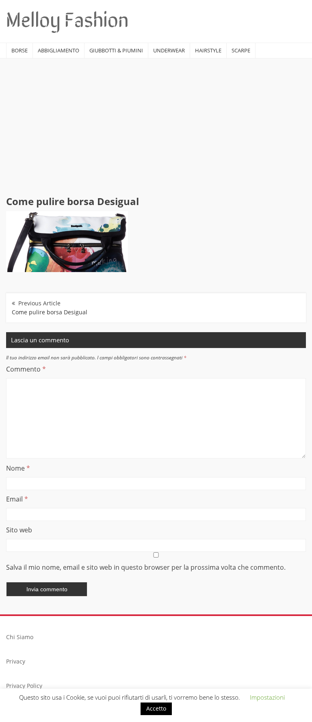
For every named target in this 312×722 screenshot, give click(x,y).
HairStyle (208, 50)
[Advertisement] (156, 119)
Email (17, 499)
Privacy (15, 661)
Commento (26, 369)
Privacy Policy (24, 686)
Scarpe (241, 50)
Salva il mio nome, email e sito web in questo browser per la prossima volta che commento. (146, 567)
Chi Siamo (19, 637)
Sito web (19, 529)
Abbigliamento (58, 50)
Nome (18, 468)
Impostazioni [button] (267, 697)
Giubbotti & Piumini (116, 50)
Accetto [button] (156, 708)
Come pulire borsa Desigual (49, 312)
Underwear (169, 50)
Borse (19, 50)
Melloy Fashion (67, 18)
